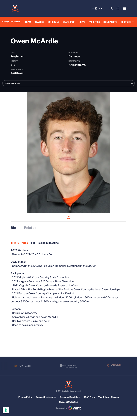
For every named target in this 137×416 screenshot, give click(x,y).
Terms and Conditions (70, 397)
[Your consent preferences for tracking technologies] (6, 410)
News (82, 22)
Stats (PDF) (69, 22)
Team (28, 22)
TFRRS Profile (19, 242)
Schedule (53, 22)
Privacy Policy (25, 397)
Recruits (126, 22)
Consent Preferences (46, 397)
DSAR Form (89, 397)
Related (30, 228)
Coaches (39, 22)
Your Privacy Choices (108, 397)
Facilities (94, 22)
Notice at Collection (68, 402)
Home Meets (110, 22)
